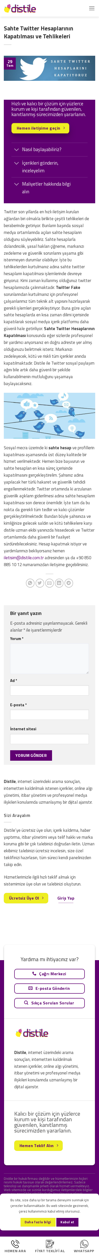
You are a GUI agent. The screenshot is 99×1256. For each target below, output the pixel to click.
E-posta (18, 705)
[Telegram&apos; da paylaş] (68, 583)
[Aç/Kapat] (16, 150)
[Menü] (92, 8)
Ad (13, 680)
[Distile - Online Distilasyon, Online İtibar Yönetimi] (29, 8)
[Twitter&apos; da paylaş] (40, 583)
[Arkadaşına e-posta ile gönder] (49, 583)
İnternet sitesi (23, 729)
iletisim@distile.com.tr (24, 557)
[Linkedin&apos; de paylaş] (59, 583)
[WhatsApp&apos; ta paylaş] (30, 583)
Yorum (16, 639)
